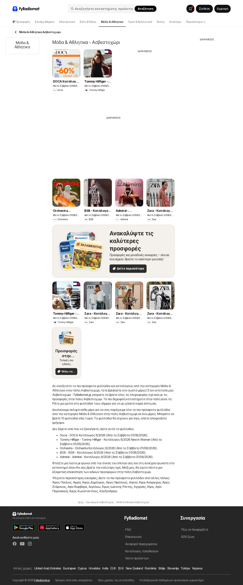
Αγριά (77, 482)
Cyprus (82, 568)
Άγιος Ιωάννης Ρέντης (117, 487)
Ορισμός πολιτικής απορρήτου (73, 580)
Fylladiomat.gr (42, 580)
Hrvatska (94, 568)
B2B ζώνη (187, 537)
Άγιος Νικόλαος (117, 482)
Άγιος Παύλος (62, 482)
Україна (197, 568)
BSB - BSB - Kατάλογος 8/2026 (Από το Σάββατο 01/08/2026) (102, 452)
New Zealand (134, 568)
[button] (23, 527)
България (69, 568)
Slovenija (173, 568)
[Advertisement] (144, 81)
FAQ (128, 529)
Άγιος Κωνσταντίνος (83, 491)
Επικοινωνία (133, 537)
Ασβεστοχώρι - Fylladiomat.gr (71, 395)
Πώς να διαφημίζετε (194, 529)
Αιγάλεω (94, 487)
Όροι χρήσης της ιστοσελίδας (116, 580)
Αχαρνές (140, 487)
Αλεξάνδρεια (108, 491)
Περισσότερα (194, 21)
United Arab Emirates (47, 568)
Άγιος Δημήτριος (93, 482)
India (105, 568)
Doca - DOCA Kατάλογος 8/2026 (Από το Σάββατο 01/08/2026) (103, 435)
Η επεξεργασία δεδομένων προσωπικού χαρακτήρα (172, 580)
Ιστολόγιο (175, 21)
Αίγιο (150, 487)
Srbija (161, 568)
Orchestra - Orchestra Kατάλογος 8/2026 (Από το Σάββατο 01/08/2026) (108, 448)
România (150, 568)
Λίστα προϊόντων (137, 558)
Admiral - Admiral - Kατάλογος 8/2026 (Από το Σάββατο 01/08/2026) (106, 457)
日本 (113, 568)
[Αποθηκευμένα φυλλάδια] (190, 9)
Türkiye (185, 568)
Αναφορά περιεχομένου (141, 544)
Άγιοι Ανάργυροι (150, 482)
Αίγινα (133, 482)
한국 (121, 568)
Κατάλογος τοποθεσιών (142, 551)
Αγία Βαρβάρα (77, 487)
